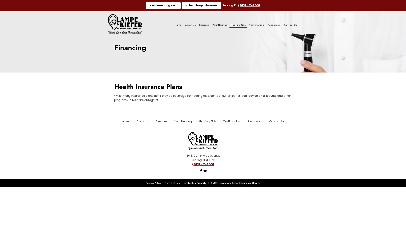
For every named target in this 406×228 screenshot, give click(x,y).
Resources (274, 25)
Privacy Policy (153, 183)
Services (204, 25)
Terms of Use (172, 183)
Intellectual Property (195, 183)
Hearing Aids (238, 25)
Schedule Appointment (201, 5)
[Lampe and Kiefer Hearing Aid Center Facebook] (201, 171)
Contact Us (290, 25)
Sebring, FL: (230, 5)
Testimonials (256, 25)
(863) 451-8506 (249, 5)
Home (178, 25)
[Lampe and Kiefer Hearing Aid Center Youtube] (205, 171)
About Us (190, 25)
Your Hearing (220, 25)
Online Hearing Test (163, 5)
